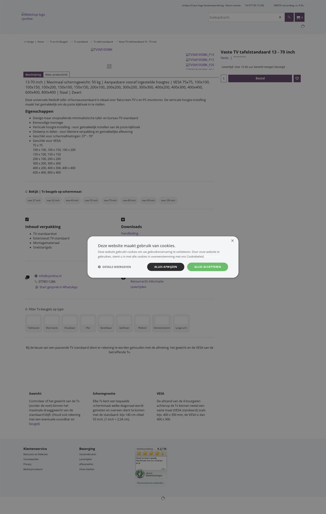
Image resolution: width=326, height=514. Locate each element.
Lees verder (212, 256)
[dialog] (163, 257)
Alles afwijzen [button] (165, 267)
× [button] (232, 240)
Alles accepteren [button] (207, 267)
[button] (114, 267)
